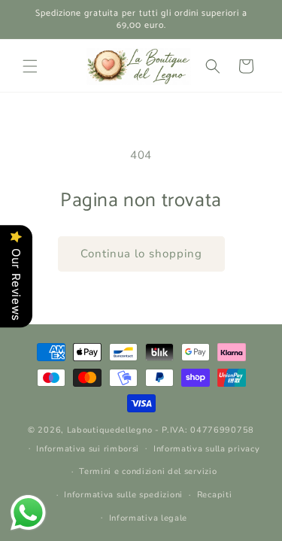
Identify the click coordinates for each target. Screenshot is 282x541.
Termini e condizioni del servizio (148, 471)
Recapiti (214, 494)
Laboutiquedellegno (110, 430)
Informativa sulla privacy (206, 448)
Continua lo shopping (141, 253)
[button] (30, 66)
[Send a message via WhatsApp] (28, 512)
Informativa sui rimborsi (87, 448)
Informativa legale (148, 518)
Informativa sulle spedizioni (123, 494)
